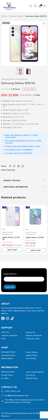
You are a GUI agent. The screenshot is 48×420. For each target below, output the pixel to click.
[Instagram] (7, 318)
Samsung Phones (16, 16)
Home (3, 16)
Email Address (11, 274)
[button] (44, 23)
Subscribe (9, 287)
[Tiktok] (12, 318)
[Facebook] (3, 318)
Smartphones (22, 79)
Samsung (11, 170)
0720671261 (26, 153)
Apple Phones (7, 232)
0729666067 (27, 150)
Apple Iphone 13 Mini (11, 237)
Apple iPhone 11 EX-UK (35, 238)
